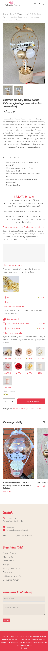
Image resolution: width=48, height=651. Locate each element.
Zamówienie (8, 561)
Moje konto (8, 557)
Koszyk (6, 565)
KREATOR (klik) (24, 196)
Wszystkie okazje (23, 14)
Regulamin (8, 572)
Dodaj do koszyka (31, 401)
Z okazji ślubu (35, 409)
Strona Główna (9, 553)
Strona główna (8, 14)
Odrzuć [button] (24, 648)
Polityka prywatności (12, 576)
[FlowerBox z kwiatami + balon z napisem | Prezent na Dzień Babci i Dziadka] (18, 453)
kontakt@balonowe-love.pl (17, 530)
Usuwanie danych (11, 580)
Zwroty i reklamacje (12, 569)
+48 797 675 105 (12, 527)
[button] (44, 4)
